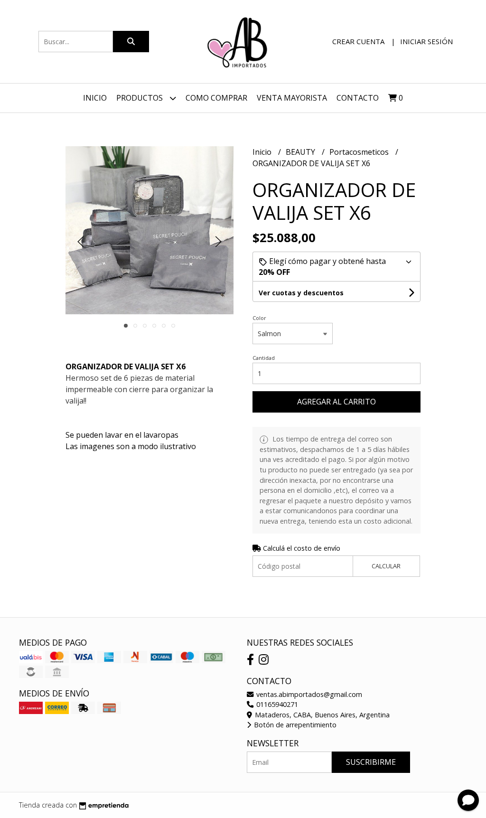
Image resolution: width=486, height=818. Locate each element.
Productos (140, 98)
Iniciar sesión (426, 41)
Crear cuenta (358, 41)
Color (259, 317)
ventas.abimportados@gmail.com (308, 694)
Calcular (386, 566)
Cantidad (263, 357)
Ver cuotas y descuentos (301, 292)
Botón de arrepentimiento (294, 724)
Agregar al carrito (336, 401)
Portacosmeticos (360, 152)
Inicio (95, 98)
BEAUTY (301, 152)
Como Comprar (216, 98)
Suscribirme (371, 762)
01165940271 (276, 704)
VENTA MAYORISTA (292, 98)
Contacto (357, 98)
